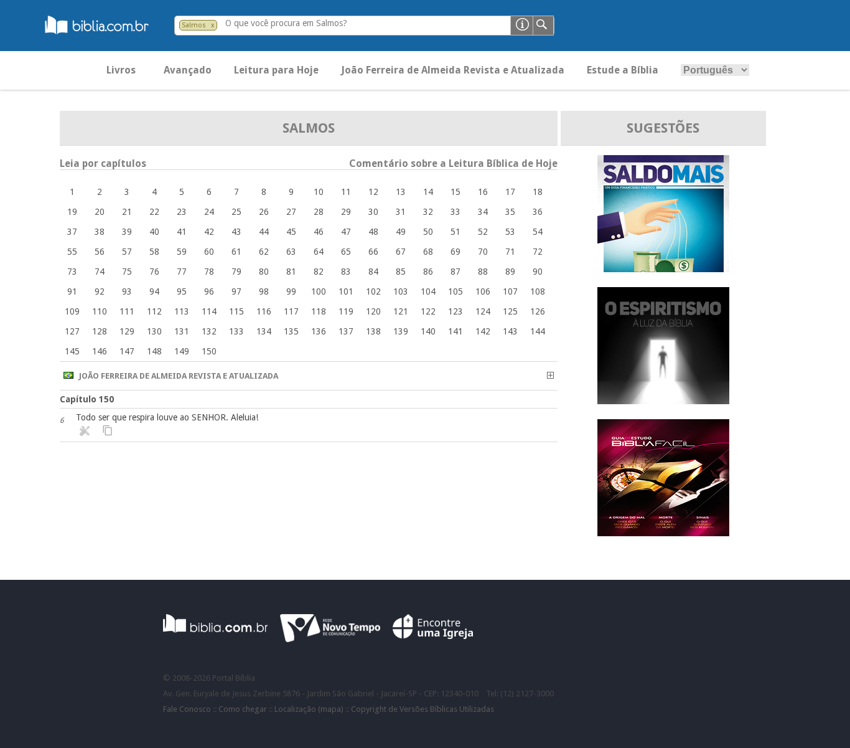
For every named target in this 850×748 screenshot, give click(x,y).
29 (346, 212)
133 (236, 331)
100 (318, 291)
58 (154, 252)
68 (428, 252)
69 (455, 252)
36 (538, 212)
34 (483, 212)
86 (428, 272)
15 (455, 192)
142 (482, 331)
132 (209, 331)
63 (291, 252)
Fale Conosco (187, 709)
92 (100, 291)
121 (400, 311)
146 (99, 351)
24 (209, 212)
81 (291, 272)
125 (510, 311)
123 (455, 311)
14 (428, 192)
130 (154, 331)
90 (538, 272)
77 (182, 272)
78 (209, 272)
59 (182, 252)
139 (400, 331)
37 (72, 232)
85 (401, 272)
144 (537, 331)
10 (319, 192)
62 (264, 252)
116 (263, 311)
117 (291, 311)
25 (236, 212)
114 (209, 311)
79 (236, 272)
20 (100, 212)
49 (401, 232)
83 (346, 272)
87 (455, 272)
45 (291, 232)
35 (510, 212)
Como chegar (242, 709)
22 (154, 212)
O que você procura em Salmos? (286, 23)
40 (154, 232)
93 (127, 291)
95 (182, 291)
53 (510, 232)
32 (428, 212)
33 (455, 212)
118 (318, 311)
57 (127, 252)
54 (538, 232)
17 (510, 192)
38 (100, 232)
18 (538, 192)
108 (537, 291)
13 (401, 192)
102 (373, 291)
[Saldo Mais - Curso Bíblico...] (663, 269)
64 (319, 252)
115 (236, 311)
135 (291, 331)
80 (264, 272)
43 (236, 232)
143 (510, 331)
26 (264, 212)
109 (72, 311)
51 (455, 232)
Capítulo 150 (87, 399)
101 (346, 291)
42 (209, 232)
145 (72, 351)
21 (127, 212)
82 (319, 272)
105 (455, 291)
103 (400, 291)
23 (182, 212)
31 (401, 212)
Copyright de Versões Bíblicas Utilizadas (422, 709)
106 (482, 291)
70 (483, 252)
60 (209, 252)
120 (373, 311)
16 (483, 192)
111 (126, 311)
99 (291, 291)
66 (373, 252)
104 (428, 291)
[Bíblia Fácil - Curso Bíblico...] (663, 533)
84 (373, 272)
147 (126, 351)
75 (127, 272)
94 (154, 291)
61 (236, 252)
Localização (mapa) (308, 709)
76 (154, 272)
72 (538, 252)
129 (126, 331)
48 (373, 232)
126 (537, 311)
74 (100, 272)
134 (263, 331)
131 (181, 331)
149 (181, 351)
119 (346, 311)
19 (72, 212)
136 (318, 331)
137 (346, 331)
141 (455, 331)
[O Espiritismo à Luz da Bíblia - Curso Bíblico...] (663, 401)
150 (209, 351)
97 (236, 291)
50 (428, 232)
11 (346, 192)
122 (428, 311)
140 (428, 331)
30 (373, 212)
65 (346, 252)
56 (100, 252)
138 (373, 331)
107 (510, 291)
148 (154, 351)
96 (209, 291)
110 (99, 311)
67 (401, 252)
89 (510, 272)
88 (483, 272)
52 (483, 232)
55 (72, 252)
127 (72, 331)
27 (291, 212)
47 (346, 232)
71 (510, 252)
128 (99, 331)
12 (373, 192)
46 (319, 232)
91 (72, 291)
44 (264, 232)
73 (72, 272)
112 (154, 311)
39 (127, 232)
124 (482, 311)
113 (181, 311)
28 (319, 212)
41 (182, 232)
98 (264, 291)
